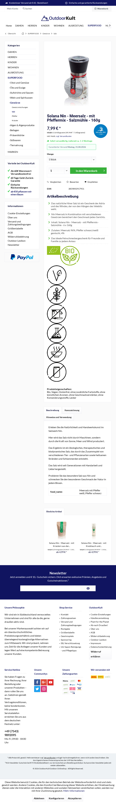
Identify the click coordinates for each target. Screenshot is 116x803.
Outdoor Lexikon (17, 240)
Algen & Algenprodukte (22, 125)
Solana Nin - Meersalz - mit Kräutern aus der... (61, 544)
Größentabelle (15, 228)
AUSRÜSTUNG (16, 72)
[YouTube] (50, 682)
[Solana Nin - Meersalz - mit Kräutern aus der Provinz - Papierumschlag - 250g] (61, 529)
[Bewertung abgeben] (69, 124)
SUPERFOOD (15, 77)
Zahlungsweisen (68, 618)
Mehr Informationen (74, 790)
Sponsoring (66, 639)
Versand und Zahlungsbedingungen (19, 223)
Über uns (12, 217)
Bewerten (74, 182)
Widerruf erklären (96, 654)
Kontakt (64, 614)
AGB (10, 232)
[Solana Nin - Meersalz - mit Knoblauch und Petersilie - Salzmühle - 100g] (94, 529)
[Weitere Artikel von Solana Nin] (100, 130)
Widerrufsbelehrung (18, 236)
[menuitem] (101, 9)
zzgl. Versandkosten (64, 136)
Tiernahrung (16, 145)
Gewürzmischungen (20, 107)
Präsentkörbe (17, 135)
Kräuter (15, 120)
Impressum (96, 643)
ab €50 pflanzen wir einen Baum (21, 193)
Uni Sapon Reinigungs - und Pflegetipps (71, 649)
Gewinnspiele (67, 636)
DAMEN (12, 51)
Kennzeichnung (72, 410)
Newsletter (13, 244)
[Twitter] (37, 689)
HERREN (12, 57)
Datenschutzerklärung (101, 647)
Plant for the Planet (100, 621)
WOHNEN (13, 67)
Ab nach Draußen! (99, 625)
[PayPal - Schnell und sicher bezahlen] (21, 257)
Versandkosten (50, 758)
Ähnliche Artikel (54, 511)
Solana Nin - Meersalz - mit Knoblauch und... (93, 544)
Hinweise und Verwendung (58, 417)
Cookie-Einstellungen (19, 213)
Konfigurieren (56, 798)
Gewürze (15, 102)
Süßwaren (15, 140)
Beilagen (14, 130)
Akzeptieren (74, 798)
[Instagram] (44, 689)
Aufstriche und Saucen (21, 92)
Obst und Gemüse (19, 82)
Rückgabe (65, 629)
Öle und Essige (17, 87)
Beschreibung (52, 410)
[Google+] (44, 682)
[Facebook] (37, 682)
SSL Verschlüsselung (70, 643)
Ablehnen (39, 798)
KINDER (12, 62)
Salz (13, 112)
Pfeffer (14, 116)
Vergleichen (55, 182)
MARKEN (13, 151)
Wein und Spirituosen (21, 97)
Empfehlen (92, 182)
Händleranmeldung (100, 618)
